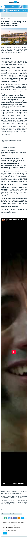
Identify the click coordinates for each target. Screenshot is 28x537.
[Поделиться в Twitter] (22, 518)
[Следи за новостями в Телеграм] (14, 10)
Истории (3, 513)
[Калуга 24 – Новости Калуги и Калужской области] (14, 2)
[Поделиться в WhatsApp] (5, 518)
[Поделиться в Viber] (12, 518)
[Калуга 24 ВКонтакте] (14, 6)
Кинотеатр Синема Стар (17, 513)
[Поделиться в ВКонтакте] (15, 518)
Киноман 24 (9, 513)
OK (5, 533)
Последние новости (13, 15)
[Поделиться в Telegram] (9, 518)
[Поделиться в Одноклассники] (19, 518)
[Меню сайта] (3, 2)
